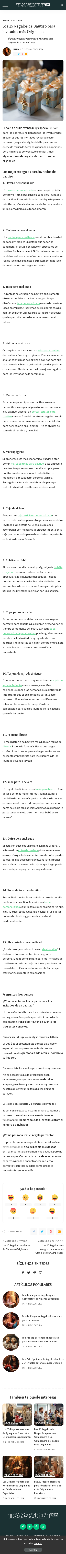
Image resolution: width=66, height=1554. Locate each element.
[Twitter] (18, 54)
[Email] (26, 54)
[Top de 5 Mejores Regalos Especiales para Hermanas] (11, 1320)
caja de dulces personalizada (35, 515)
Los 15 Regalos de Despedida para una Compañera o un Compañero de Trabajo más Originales (47, 1437)
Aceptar (33, 1550)
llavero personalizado (20, 190)
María (16, 49)
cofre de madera (28, 850)
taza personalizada (28, 303)
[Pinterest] (22, 54)
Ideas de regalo (12, 21)
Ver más (38, 1543)
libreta (7, 746)
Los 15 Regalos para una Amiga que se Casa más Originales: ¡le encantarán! (17, 1433)
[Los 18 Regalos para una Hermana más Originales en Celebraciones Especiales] (17, 1467)
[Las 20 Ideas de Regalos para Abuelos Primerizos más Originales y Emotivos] (48, 1467)
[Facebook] (15, 54)
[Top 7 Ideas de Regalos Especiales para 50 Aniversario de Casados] (11, 1342)
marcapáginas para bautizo (27, 463)
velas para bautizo (49, 350)
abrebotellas (49, 949)
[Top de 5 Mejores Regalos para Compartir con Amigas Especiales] (11, 1299)
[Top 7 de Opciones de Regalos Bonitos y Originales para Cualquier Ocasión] (11, 1363)
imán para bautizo (46, 789)
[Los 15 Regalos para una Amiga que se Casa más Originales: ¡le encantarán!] (17, 1415)
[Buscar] (61, 5)
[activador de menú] (7, 5)
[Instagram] (40, 1273)
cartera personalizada (21, 237)
